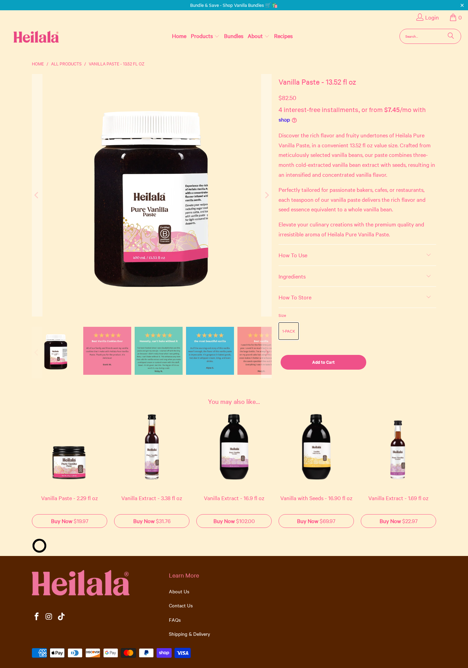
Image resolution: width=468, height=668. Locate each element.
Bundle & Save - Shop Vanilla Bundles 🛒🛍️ (234, 5)
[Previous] (37, 195)
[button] (205, 36)
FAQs (175, 619)
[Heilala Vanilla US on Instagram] (49, 617)
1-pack (288, 331)
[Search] (451, 36)
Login (432, 17)
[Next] (266, 195)
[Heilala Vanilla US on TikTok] (61, 617)
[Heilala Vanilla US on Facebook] (37, 617)
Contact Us (181, 605)
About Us (179, 591)
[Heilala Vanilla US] (25, 36)
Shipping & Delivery (189, 633)
